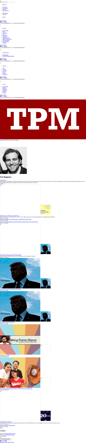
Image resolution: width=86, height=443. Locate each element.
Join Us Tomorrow (4, 425)
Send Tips (2, 140)
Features (4, 42)
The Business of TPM (4, 355)
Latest (1, 180)
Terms (4, 72)
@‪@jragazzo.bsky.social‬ (9, 434)
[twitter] (3, 441)
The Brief (5, 36)
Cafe (4, 34)
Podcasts (4, 9)
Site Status (5, 74)
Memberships (5, 54)
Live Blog (5, 33)
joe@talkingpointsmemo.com (9, 433)
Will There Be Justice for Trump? (7, 322)
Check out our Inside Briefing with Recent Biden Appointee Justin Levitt (15, 221)
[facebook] (1, 22)
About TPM (5, 86)
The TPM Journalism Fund (8, 56)
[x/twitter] (3, 22)
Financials (5, 90)
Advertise (5, 70)
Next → (1, 427)
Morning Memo (6, 37)
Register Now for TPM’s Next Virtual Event (9, 215)
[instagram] (4, 22)
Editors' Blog (5, 30)
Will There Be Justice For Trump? (7, 254)
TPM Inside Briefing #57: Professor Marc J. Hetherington (12, 219)
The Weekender (6, 40)
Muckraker (5, 35)
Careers (4, 91)
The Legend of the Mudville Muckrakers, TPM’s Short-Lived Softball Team (16, 388)
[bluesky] (0, 22)
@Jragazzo (3, 436)
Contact (4, 69)
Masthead (5, 89)
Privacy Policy (11, 442)
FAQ (4, 68)
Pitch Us (4, 92)
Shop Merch (5, 13)
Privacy (4, 73)
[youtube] (5, 22)
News (4, 31)
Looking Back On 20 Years (6, 421)
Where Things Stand (7, 39)
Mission (4, 87)
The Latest (5, 7)
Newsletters (5, 8)
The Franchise (6, 41)
